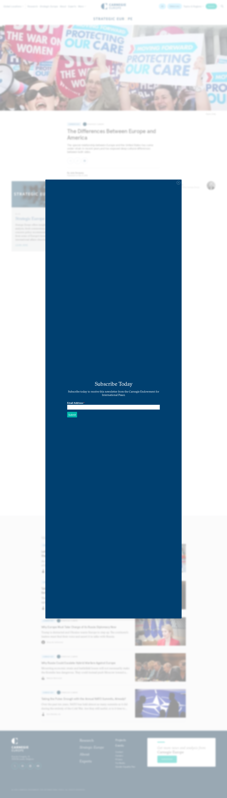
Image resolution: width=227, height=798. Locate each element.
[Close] (178, 183)
